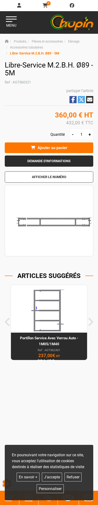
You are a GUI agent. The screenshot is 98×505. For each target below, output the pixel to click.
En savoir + (28, 477)
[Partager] (89, 99)
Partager (73, 99)
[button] (34, 53)
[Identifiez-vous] (19, 5)
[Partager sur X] (81, 99)
